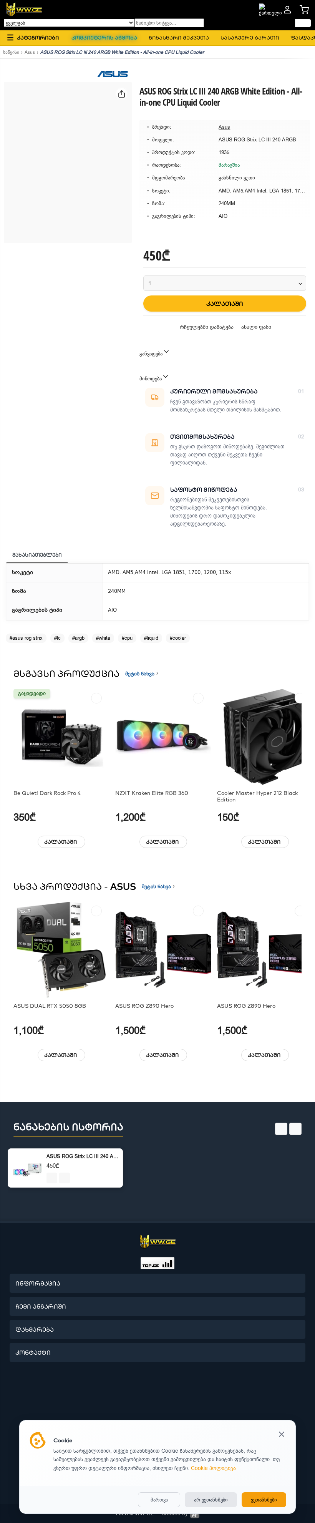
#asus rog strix (26, 638)
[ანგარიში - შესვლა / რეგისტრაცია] (287, 9)
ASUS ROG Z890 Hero (144, 1006)
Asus (30, 52)
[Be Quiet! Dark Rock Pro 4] (61, 737)
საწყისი (11, 52)
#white (103, 638)
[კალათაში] (51, 1178)
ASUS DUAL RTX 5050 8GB (49, 1006)
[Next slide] (295, 1129)
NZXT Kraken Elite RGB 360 (151, 793)
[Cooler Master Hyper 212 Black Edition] (265, 737)
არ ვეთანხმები (211, 1499)
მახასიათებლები (37, 555)
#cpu (127, 638)
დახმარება (34, 1329)
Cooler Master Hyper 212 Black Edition (257, 796)
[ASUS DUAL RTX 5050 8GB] (61, 950)
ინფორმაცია (37, 1283)
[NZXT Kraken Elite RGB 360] (163, 737)
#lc (57, 638)
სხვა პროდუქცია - (74, 886)
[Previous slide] (281, 1129)
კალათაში (60, 841)
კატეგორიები (33, 37)
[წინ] (303, 23)
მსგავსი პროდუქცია (66, 673)
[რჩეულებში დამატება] (96, 698)
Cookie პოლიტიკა (213, 1468)
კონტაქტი (33, 1352)
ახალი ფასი (256, 327)
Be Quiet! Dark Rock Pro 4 (47, 793)
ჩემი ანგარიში (40, 1306)
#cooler (178, 638)
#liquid (151, 638)
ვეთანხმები (264, 1499)
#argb (78, 638)
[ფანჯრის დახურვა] (281, 1435)
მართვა (159, 1499)
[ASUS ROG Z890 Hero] (163, 950)
